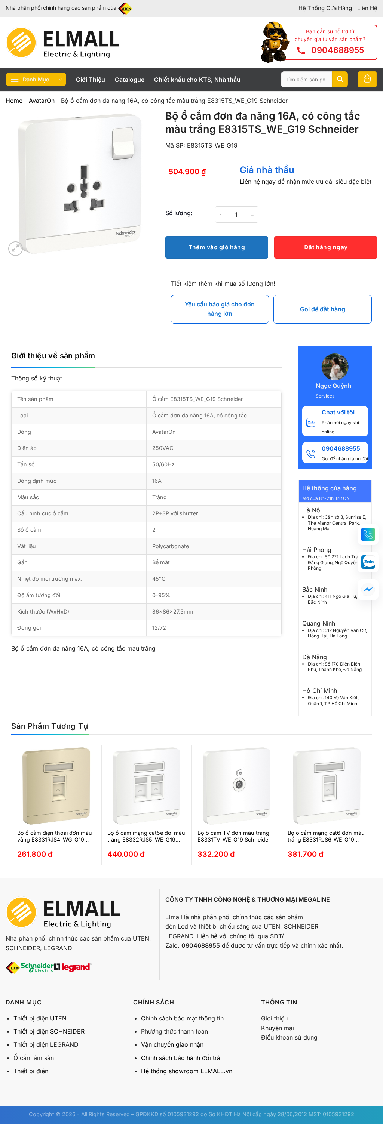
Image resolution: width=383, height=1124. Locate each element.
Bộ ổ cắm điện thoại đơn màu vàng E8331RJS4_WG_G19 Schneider (54, 836)
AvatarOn (42, 100)
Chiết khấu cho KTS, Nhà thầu (197, 79)
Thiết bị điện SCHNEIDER (49, 1031)
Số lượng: (179, 213)
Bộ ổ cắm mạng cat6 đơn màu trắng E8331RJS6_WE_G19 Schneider (326, 836)
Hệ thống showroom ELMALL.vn (186, 1071)
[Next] (355, 811)
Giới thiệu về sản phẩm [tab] (53, 355)
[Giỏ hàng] (367, 79)
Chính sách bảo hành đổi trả (180, 1058)
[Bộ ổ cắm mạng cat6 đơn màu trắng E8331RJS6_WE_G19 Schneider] (327, 786)
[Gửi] (340, 79)
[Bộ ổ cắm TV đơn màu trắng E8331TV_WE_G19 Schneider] (236, 786)
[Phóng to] (15, 248)
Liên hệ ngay (258, 181)
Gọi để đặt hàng (322, 309)
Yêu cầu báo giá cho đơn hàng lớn (220, 309)
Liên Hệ (367, 8)
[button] (368, 534)
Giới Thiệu (90, 79)
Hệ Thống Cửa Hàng (325, 8)
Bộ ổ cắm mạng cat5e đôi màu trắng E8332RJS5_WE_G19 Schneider (146, 836)
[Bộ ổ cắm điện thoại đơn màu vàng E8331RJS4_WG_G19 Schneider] (56, 786)
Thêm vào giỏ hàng (217, 247)
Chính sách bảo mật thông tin (182, 1018)
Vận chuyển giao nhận (172, 1044)
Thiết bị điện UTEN (40, 1018)
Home (14, 100)
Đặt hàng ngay (326, 247)
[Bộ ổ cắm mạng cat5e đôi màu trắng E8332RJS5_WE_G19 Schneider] (146, 786)
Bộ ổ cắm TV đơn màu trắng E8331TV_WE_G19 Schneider (233, 836)
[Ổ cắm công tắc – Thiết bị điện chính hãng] (62, 42)
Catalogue (129, 79)
